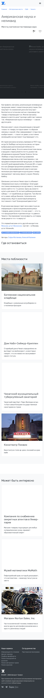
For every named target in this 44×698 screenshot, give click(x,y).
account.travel (6, 683)
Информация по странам (10, 652)
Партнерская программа (31, 652)
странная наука (26, 232)
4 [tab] (25, 92)
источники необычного (10, 232)
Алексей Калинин (29, 237)
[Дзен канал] (13, 687)
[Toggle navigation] (40, 3)
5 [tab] (29, 92)
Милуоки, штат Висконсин (11, 226)
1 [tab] (15, 92)
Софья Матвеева (14, 237)
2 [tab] (18, 92)
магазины (36, 232)
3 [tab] (22, 92)
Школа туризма (7, 654)
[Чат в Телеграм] (6, 687)
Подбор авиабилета (8, 656)
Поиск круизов (6, 665)
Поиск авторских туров (10, 663)
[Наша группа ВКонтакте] (2, 687)
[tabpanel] (22, 67)
